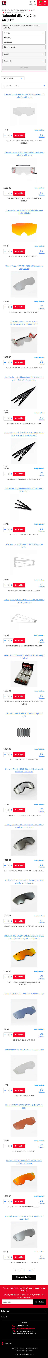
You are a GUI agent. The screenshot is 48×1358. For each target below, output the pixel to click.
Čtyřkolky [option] (7, 37)
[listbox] (24, 40)
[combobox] (24, 33)
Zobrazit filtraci (12, 85)
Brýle (32, 10)
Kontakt (4, 1317)
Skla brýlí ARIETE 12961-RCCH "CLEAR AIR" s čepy (24, 1049)
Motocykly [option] (8, 42)
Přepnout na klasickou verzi (24, 1354)
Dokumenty (5, 1311)
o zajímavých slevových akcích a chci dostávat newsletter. (24, 1296)
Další (30, 1270)
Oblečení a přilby (22, 10)
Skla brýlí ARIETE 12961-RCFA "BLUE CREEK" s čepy (24, 994)
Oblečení (11, 10)
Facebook (8, 1343)
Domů (4, 10)
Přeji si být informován (11, 1295)
